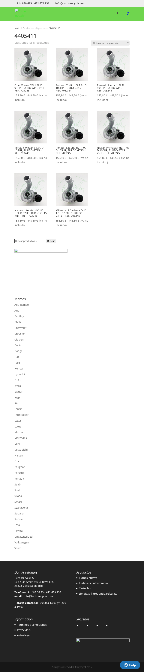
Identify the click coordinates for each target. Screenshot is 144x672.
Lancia (18, 409)
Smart (18, 502)
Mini (17, 444)
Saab (17, 484)
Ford (17, 362)
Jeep (17, 397)
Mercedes (20, 438)
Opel (17, 461)
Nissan (18, 455)
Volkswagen (21, 542)
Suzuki (18, 519)
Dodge (18, 351)
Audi (17, 310)
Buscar (51, 241)
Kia (16, 403)
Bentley (19, 316)
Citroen (19, 339)
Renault (19, 478)
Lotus (17, 426)
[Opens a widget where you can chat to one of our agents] (130, 665)
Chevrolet (20, 328)
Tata (17, 525)
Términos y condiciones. (32, 624)
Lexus (18, 420)
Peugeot (19, 467)
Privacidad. (24, 630)
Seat (17, 490)
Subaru (19, 513)
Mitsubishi (21, 449)
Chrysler (19, 333)
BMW (17, 322)
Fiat (16, 357)
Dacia (17, 345)
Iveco (17, 386)
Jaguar (18, 391)
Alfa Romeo (21, 304)
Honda (18, 368)
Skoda (18, 496)
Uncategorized (23, 536)
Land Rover (21, 415)
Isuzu (17, 380)
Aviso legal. (24, 635)
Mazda (18, 432)
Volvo (17, 548)
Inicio (17, 28)
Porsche (19, 473)
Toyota (18, 531)
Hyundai (19, 374)
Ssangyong (21, 507)
